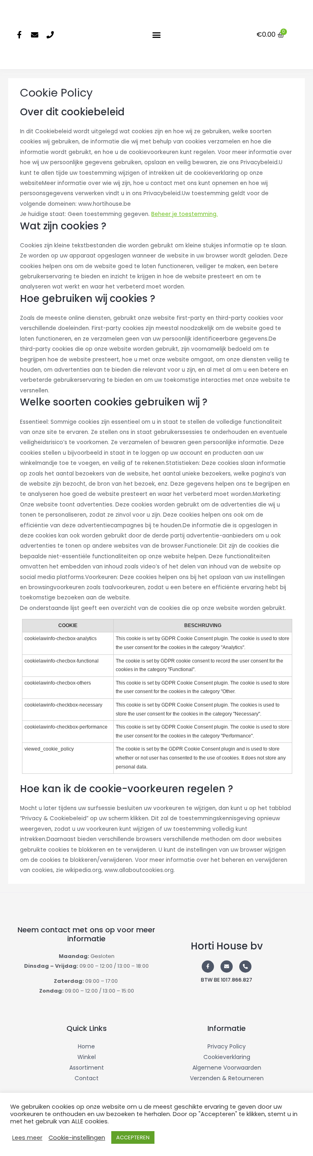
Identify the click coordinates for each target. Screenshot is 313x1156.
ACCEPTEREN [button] (133, 1137)
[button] (156, 35)
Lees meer (27, 1137)
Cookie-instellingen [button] (76, 1137)
